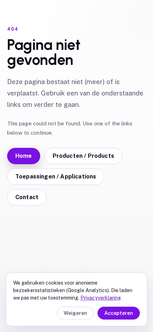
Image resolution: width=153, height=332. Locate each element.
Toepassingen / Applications (55, 176)
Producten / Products (83, 155)
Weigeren (75, 313)
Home (23, 155)
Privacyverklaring (100, 298)
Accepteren (118, 313)
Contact (26, 197)
